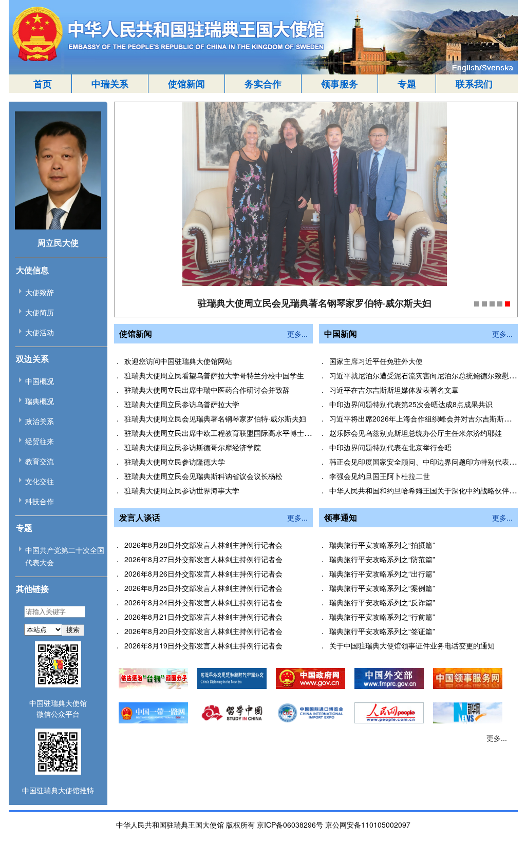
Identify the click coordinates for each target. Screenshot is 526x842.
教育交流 (39, 461)
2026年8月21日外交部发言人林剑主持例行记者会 (203, 616)
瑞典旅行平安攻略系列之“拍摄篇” (382, 545)
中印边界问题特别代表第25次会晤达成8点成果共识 (411, 404)
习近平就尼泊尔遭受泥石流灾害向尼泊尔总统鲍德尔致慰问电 (426, 375)
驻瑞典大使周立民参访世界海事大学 (181, 490)
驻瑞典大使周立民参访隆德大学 (174, 461)
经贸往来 (39, 441)
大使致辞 (39, 292)
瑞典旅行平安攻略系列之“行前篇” (382, 616)
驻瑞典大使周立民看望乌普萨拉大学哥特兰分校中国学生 (214, 375)
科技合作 (39, 501)
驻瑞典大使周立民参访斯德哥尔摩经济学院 (192, 447)
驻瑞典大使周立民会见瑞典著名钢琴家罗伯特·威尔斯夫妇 (215, 418)
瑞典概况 (39, 401)
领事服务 (339, 83)
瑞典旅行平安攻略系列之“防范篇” (382, 559)
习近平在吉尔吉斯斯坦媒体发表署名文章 (394, 390)
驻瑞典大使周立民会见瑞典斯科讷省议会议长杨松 (203, 476)
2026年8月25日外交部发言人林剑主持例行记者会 (203, 588)
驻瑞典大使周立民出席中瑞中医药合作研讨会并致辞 (207, 390)
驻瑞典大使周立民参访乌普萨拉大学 (181, 404)
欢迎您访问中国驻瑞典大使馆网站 (178, 361)
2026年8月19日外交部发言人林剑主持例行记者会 (203, 645)
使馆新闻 (186, 83)
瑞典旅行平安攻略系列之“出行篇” (382, 573)
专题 (407, 83)
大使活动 (39, 332)
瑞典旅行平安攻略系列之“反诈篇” (382, 602)
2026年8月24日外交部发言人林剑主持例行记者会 (203, 602)
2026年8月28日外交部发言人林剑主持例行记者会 (203, 545)
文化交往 (39, 481)
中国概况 (39, 381)
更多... (297, 334)
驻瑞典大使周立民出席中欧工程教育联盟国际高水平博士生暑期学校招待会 (243, 433)
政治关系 (39, 421)
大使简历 (39, 312)
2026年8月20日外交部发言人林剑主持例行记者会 (203, 631)
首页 (42, 83)
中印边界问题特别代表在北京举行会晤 (390, 447)
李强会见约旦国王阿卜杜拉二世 (379, 476)
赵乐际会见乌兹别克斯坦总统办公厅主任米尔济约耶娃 (415, 433)
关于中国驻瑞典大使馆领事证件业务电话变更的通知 (412, 645)
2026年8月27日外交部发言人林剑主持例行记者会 (203, 559)
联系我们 (474, 83)
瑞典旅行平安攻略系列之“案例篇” (382, 588)
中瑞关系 (109, 83)
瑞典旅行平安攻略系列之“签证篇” (382, 631)
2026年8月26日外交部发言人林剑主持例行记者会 (203, 573)
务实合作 (263, 83)
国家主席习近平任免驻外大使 (376, 361)
